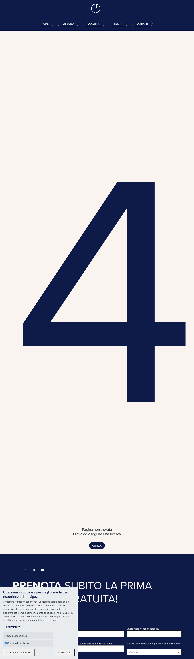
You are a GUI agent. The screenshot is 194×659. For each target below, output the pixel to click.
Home (45, 23)
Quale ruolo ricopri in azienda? (143, 628)
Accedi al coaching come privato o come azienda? (153, 643)
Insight (118, 23)
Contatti (142, 23)
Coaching (94, 23)
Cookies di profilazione (19, 643)
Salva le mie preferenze (18, 652)
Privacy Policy (12, 627)
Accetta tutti (64, 652)
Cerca (97, 545)
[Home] (97, 8)
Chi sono (68, 23)
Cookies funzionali (17, 635)
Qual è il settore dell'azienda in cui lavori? (92, 643)
